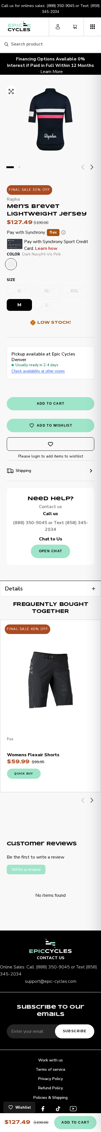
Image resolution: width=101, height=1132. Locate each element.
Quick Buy (23, 773)
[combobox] (54, 44)
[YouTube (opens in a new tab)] (73, 1109)
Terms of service (50, 1069)
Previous (83, 167)
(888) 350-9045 (60, 5)
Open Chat (50, 551)
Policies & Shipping (50, 1097)
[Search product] (6, 44)
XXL (74, 291)
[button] (92, 26)
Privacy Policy (50, 1078)
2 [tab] (19, 167)
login (35, 456)
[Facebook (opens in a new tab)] (43, 1109)
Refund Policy (50, 1088)
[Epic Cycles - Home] (19, 26)
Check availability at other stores (38, 371)
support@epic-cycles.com (50, 981)
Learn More (51, 72)
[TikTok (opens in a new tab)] (58, 1109)
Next (91, 167)
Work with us (50, 1060)
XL (47, 291)
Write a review (26, 869)
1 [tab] (10, 167)
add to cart (51, 404)
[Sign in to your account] (57, 26)
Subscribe (75, 1031)
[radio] (11, 264)
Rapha (13, 199)
